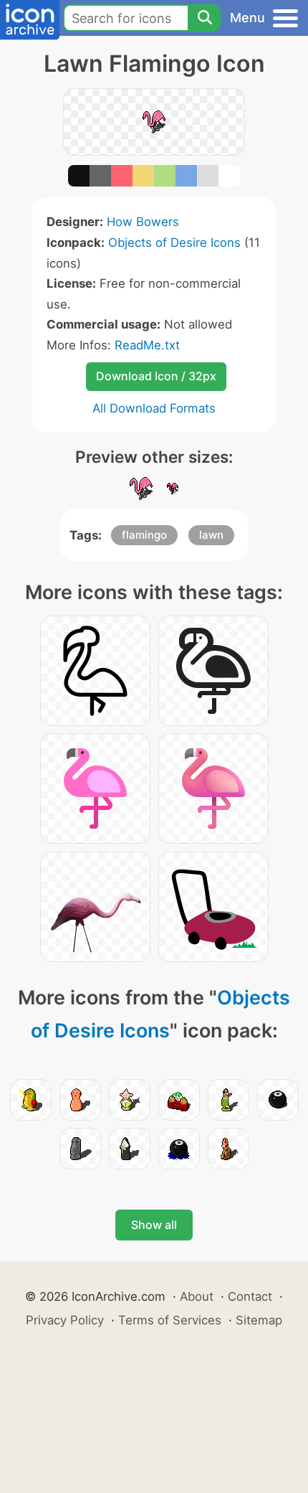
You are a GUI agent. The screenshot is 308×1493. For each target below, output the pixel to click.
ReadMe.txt (147, 345)
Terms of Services (169, 1320)
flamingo (144, 535)
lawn (211, 535)
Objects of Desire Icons (174, 242)
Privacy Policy (65, 1320)
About (196, 1296)
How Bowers (143, 222)
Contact (250, 1296)
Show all (154, 1225)
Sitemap (259, 1320)
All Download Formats (154, 408)
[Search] (204, 18)
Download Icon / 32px (156, 376)
